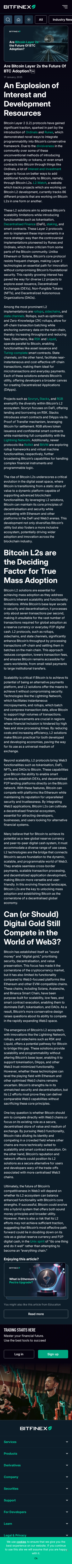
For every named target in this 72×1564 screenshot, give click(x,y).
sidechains (52, 311)
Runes (49, 132)
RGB (60, 399)
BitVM (44, 445)
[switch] (29, 19)
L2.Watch (39, 183)
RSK (37, 339)
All (41, 19)
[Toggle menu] (65, 7)
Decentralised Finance (20, 224)
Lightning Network (17, 440)
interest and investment (44, 169)
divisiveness (45, 146)
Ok (36, 1558)
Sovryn (33, 399)
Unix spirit (37, 1241)
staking (52, 224)
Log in (24, 1355)
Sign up (57, 1355)
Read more (36, 1314)
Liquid (51, 339)
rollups (38, 311)
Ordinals (32, 132)
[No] (67, 1551)
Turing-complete (16, 353)
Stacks (44, 399)
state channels (14, 316)
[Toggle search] (8, 19)
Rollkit (28, 445)
